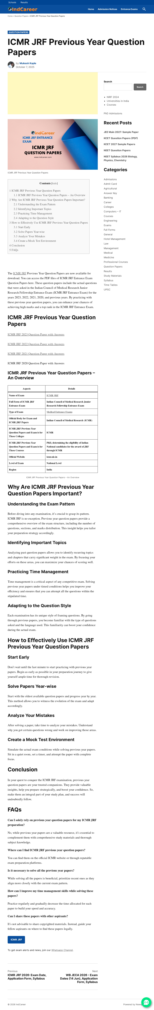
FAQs (13, 250)
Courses (111, 104)
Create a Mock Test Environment (35, 241)
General (108, 234)
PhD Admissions (113, 113)
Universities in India (118, 100)
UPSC (107, 289)
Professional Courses (116, 261)
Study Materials (113, 275)
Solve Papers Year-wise (29, 232)
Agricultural (110, 188)
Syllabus (108, 280)
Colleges (109, 206)
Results (24, 2)
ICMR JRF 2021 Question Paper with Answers (36, 354)
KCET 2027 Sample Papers (119, 144)
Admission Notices (107, 9)
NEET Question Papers (117, 150)
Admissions (110, 179)
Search (108, 81)
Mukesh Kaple (28, 63)
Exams (107, 225)
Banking (108, 197)
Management (111, 248)
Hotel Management (114, 238)
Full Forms (109, 229)
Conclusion (17, 245)
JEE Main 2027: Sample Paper (121, 131)
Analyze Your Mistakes (29, 236)
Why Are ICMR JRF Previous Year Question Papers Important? (47, 200)
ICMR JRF (19, 273)
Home (91, 9)
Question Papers (21, 16)
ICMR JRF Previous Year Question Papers (34, 190)
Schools (12, 2)
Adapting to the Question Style (34, 218)
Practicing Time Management (33, 213)
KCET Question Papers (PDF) (121, 138)
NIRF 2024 (113, 97)
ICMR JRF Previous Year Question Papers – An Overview (49, 195)
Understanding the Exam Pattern (34, 204)
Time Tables (110, 284)
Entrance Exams (129, 9)
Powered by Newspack (134, 1004)
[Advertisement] (53, 93)
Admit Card (110, 183)
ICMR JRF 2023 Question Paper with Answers (36, 334)
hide (54, 183)
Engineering (110, 220)
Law (106, 243)
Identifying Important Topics (32, 209)
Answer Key (110, 193)
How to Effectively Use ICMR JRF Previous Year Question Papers (48, 222)
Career (107, 202)
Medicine (109, 257)
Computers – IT (112, 211)
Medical (108, 252)
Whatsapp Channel (62, 950)
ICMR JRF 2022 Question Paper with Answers (36, 344)
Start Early (22, 227)
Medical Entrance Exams (59, 412)
